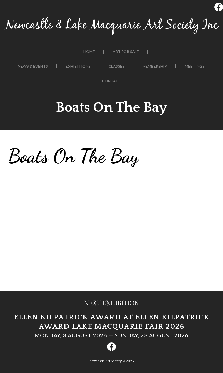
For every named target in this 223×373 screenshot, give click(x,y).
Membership (155, 66)
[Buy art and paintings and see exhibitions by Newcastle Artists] (111, 35)
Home (89, 52)
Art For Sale (126, 52)
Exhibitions (78, 66)
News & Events (33, 66)
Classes (117, 66)
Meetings (195, 66)
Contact (111, 81)
